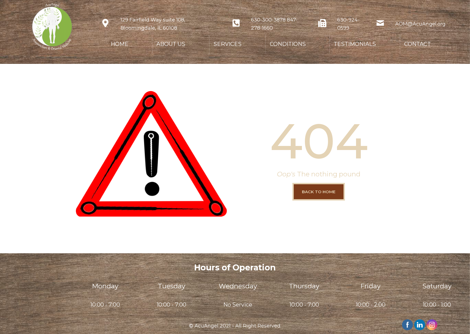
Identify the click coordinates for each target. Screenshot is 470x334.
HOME (119, 44)
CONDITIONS (288, 44)
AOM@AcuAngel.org (420, 24)
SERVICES (228, 44)
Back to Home (318, 191)
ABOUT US (170, 44)
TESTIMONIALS (355, 44)
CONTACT (417, 44)
